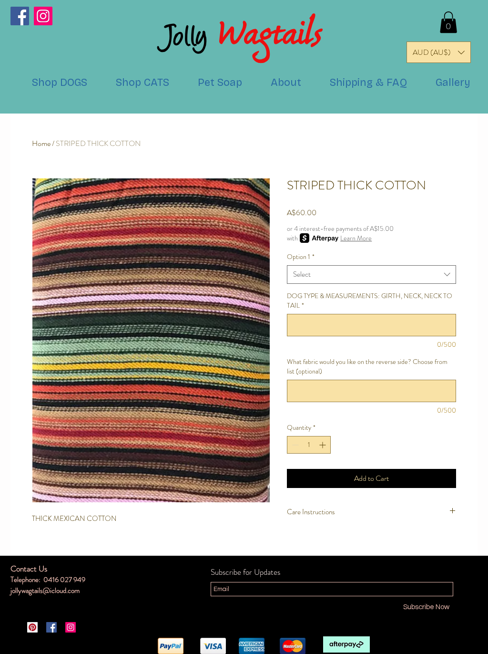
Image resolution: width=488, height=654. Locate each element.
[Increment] (323, 444)
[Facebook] (19, 16)
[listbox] (439, 52)
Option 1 (301, 256)
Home (41, 143)
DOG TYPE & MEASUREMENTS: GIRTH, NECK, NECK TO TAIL (369, 300)
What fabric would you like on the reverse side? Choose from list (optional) (367, 366)
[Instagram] (43, 16)
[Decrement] (294, 444)
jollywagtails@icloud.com (45, 590)
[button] (448, 22)
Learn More (356, 238)
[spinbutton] (308, 444)
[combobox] (371, 274)
